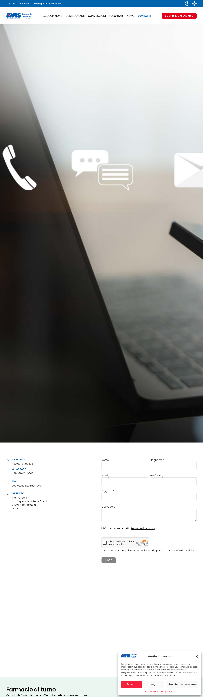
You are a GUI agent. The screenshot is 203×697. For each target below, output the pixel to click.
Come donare (75, 16)
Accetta (132, 684)
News (130, 16)
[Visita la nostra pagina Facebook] (187, 3)
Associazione (52, 16)
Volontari (116, 16)
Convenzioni (97, 16)
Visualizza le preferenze (182, 684)
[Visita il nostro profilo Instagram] (194, 3)
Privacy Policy (166, 691)
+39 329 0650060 (22, 473)
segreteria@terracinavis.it (27, 485)
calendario (179, 16)
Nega (154, 684)
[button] (196, 656)
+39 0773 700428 (22, 464)
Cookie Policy (151, 691)
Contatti (144, 16)
